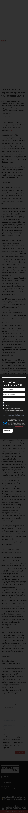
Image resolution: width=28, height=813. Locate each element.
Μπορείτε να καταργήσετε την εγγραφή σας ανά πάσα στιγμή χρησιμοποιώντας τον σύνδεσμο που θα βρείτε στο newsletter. (13, 415)
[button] (26, 376)
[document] (14, 406)
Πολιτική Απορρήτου (19, 426)
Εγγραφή (7, 431)
